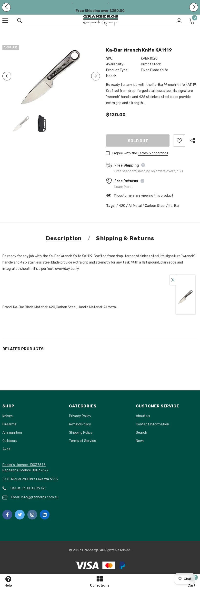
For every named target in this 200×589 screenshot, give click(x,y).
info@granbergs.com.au (40, 497)
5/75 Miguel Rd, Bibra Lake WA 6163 (30, 479)
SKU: (109, 58)
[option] (51, 76)
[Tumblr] (45, 514)
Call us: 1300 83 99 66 (27, 488)
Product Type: (117, 70)
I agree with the (124, 153)
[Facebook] (7, 514)
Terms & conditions (153, 153)
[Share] (194, 140)
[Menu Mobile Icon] (5, 21)
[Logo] (100, 20)
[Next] (95, 76)
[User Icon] (179, 20)
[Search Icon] (24, 20)
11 (115, 195)
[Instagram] (32, 514)
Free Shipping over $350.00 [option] (100, 11)
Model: (111, 76)
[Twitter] (20, 514)
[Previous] (6, 76)
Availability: (115, 64)
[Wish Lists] (179, 140)
